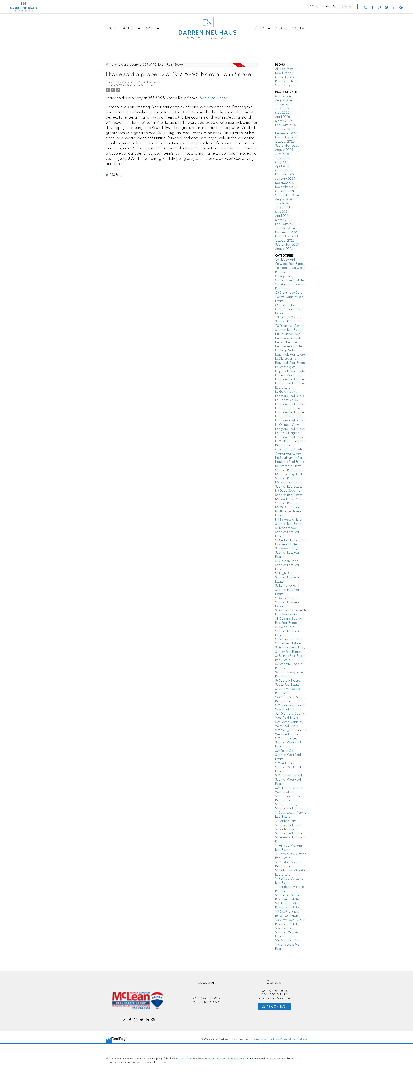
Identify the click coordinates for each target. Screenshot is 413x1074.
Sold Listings (283, 85)
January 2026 (285, 129)
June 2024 (282, 207)
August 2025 (284, 149)
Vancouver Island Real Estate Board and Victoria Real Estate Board (208, 1059)
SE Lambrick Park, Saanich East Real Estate (287, 589)
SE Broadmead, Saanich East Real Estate (287, 532)
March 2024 (283, 220)
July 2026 (282, 104)
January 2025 (285, 178)
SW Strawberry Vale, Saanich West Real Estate (290, 779)
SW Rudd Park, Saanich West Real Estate (288, 767)
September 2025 (287, 145)
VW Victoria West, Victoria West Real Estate (288, 944)
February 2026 (285, 125)
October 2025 (285, 141)
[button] (365, 7)
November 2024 (286, 187)
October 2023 (285, 240)
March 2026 (283, 121)
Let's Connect (274, 1006)
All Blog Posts (284, 69)
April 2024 (282, 215)
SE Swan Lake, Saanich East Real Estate (287, 631)
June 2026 (282, 108)
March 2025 (283, 170)
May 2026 (282, 112)
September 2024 (287, 195)
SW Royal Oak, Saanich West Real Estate (288, 755)
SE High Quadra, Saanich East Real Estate (287, 577)
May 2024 (282, 211)
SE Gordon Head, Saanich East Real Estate (287, 565)
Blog (279, 28)
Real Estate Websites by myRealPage (287, 1039)
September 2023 (287, 244)
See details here (213, 98)
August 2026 (284, 100)
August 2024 (284, 199)
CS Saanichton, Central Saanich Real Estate (289, 309)
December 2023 (286, 232)
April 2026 (282, 116)
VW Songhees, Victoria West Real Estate (288, 932)
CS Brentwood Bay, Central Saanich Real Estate (289, 296)
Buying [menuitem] (150, 28)
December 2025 (286, 133)
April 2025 (282, 166)
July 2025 (282, 154)
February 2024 (285, 224)
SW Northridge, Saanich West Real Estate (288, 742)
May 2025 (282, 162)
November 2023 (286, 236)
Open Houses (284, 77)
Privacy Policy (258, 1039)
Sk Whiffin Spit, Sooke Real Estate (134, 85)
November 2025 (286, 137)
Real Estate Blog (286, 81)
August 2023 (284, 248)
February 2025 (285, 174)
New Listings (284, 73)
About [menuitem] (296, 28)
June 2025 (282, 158)
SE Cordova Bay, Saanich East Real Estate (287, 552)
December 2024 (286, 183)
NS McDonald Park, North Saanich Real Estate (288, 511)
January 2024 (285, 228)
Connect (347, 6)
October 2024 (285, 191)
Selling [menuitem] (261, 28)
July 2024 (282, 203)
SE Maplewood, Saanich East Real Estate (287, 602)
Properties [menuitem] (129, 28)
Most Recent (283, 96)
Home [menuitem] (112, 28)
